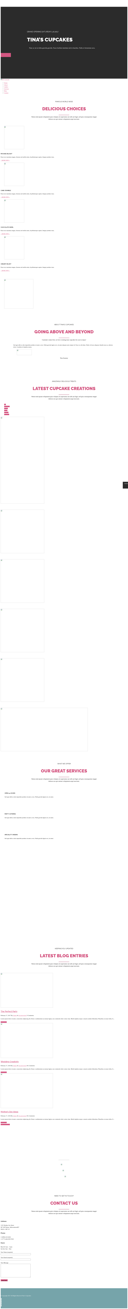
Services (6, 89)
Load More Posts (5, 1124)
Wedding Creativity (10, 1061)
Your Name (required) (7, 1252)
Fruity (5, 410)
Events (6, 408)
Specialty (6, 414)
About (6, 85)
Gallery (6, 87)
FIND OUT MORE (6, 55)
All (5, 404)
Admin (15, 1015)
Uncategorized (22, 1015)
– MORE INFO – (5, 160)
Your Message (4, 1262)
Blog (5, 91)
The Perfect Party (9, 1011)
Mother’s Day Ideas (9, 1112)
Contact (6, 93)
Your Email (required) (7, 1257)
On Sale (6, 412)
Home (5, 83)
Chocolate (7, 406)
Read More (4, 1022)
